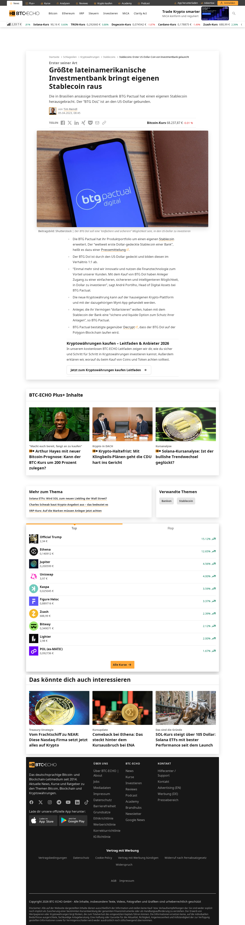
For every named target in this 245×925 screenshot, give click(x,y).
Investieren (110, 13)
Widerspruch (124, 864)
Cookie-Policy (103, 858)
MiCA (125, 13)
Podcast (131, 795)
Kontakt (163, 781)
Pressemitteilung (113, 250)
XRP (81, 13)
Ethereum (68, 13)
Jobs (96, 781)
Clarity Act (140, 13)
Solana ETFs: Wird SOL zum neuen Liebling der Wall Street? (68, 498)
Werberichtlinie (104, 824)
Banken (167, 501)
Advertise (209, 3)
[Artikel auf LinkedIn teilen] (76, 122)
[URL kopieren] (104, 122)
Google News (135, 820)
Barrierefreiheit (104, 806)
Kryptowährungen (89, 57)
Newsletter (133, 814)
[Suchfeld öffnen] (234, 13)
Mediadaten (102, 788)
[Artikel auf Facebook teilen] (62, 122)
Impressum (101, 794)
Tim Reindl (70, 109)
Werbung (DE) (168, 794)
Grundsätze (101, 812)
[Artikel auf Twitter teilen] (69, 122)
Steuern (94, 13)
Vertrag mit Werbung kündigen (138, 858)
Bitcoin (53, 13)
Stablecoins (109, 57)
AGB (113, 880)
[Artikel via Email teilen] (97, 122)
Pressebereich (168, 800)
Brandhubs (134, 807)
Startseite (54, 57)
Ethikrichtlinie (103, 818)
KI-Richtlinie (101, 837)
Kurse (130, 777)
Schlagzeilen (70, 57)
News (130, 771)
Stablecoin (166, 239)
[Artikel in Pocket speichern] (90, 122)
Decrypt (129, 327)
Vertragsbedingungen (52, 858)
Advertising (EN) (169, 788)
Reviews (131, 789)
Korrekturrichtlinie (106, 830)
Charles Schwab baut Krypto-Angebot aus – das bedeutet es (68, 504)
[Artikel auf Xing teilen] (83, 122)
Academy (132, 801)
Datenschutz (102, 800)
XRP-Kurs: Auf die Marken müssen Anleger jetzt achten (65, 510)
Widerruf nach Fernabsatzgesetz (186, 858)
